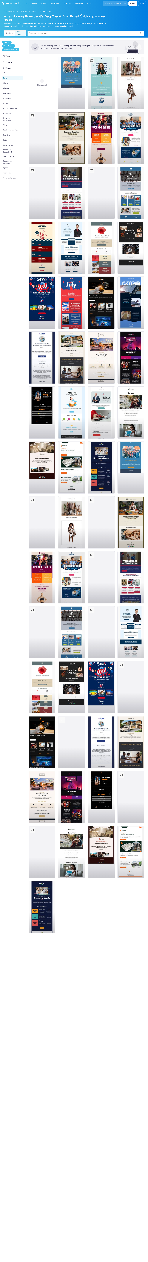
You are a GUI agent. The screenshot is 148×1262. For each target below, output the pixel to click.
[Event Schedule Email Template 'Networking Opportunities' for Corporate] (101, 467)
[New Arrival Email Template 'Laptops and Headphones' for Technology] (101, 303)
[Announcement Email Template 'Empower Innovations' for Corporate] (101, 83)
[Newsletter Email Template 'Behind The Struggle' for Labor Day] (130, 193)
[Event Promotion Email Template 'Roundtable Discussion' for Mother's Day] (101, 193)
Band (33, 11)
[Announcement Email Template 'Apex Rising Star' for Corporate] (42, 357)
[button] (21, 56)
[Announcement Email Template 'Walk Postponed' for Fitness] (71, 83)
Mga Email (19, 33)
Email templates (9, 11)
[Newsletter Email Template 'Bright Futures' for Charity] (130, 138)
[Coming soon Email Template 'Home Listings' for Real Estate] (71, 467)
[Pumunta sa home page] (9, 3)
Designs (9, 33)
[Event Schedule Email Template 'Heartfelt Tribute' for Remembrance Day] (101, 248)
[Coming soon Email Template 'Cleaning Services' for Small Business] (71, 412)
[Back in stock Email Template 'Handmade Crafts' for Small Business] (130, 248)
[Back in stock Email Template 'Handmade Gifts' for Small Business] (71, 138)
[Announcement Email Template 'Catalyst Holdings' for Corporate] (42, 138)
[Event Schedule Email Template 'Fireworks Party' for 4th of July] (71, 303)
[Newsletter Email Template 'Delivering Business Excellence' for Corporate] (71, 248)
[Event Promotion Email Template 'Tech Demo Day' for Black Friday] (42, 193)
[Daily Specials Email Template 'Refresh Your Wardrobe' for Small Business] (130, 83)
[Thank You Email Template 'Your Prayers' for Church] (42, 467)
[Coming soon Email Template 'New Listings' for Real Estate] (71, 357)
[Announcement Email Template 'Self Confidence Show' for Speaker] (42, 412)
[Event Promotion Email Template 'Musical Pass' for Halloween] (130, 357)
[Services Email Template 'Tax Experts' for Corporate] (101, 412)
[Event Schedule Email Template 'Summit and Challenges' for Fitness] (101, 138)
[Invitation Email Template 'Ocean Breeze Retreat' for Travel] (130, 412)
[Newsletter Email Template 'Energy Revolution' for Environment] (130, 303)
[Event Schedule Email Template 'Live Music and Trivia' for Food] (42, 248)
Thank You (23, 11)
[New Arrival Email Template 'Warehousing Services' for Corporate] (71, 193)
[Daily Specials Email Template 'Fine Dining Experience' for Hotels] (101, 357)
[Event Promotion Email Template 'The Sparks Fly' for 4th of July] (42, 303)
